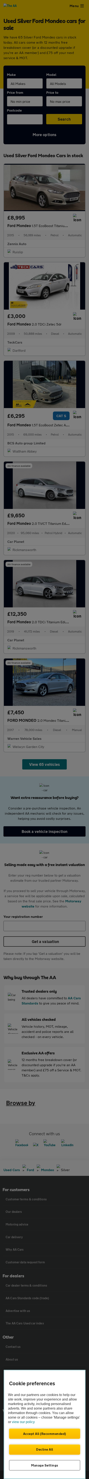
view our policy (23, 1422)
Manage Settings (44, 1465)
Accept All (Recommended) (44, 1434)
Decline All (44, 1449)
